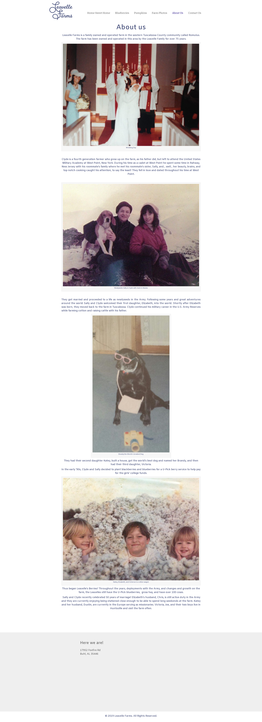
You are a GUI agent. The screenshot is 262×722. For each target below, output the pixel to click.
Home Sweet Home (98, 12)
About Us (177, 12)
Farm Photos (159, 12)
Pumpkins (140, 12)
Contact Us (194, 12)
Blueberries (122, 12)
